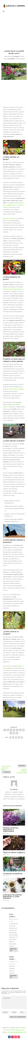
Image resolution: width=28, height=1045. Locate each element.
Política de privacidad (17, 1030)
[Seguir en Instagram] (18, 1037)
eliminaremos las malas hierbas (12, 289)
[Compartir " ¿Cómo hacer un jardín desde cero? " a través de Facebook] (4, 730)
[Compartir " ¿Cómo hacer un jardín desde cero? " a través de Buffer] (23, 730)
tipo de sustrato (9, 218)
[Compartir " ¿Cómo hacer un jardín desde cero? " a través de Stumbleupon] (10, 733)
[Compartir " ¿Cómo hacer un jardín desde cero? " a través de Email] (14, 733)
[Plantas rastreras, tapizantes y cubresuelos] (14, 817)
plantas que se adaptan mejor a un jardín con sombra (13, 205)
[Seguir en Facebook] (9, 1037)
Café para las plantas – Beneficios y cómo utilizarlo (13, 896)
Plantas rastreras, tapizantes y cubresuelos (11, 829)
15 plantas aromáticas (13, 874)
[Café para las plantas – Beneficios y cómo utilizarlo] (14, 885)
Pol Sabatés (15, 56)
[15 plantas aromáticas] (14, 864)
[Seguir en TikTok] (15, 1037)
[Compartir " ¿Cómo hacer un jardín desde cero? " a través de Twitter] (7, 730)
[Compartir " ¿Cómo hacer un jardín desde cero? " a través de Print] (17, 733)
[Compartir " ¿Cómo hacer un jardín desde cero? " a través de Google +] (10, 730)
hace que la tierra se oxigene (15, 389)
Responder (13, 949)
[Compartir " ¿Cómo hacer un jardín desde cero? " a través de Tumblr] (14, 730)
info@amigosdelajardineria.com (17, 1032)
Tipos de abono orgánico (14, 852)
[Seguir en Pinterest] (12, 1037)
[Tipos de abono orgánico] (14, 842)
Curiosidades (11, 58)
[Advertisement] (14, 30)
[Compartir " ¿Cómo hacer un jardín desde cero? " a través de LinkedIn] (20, 730)
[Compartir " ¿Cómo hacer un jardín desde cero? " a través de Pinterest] (17, 730)
